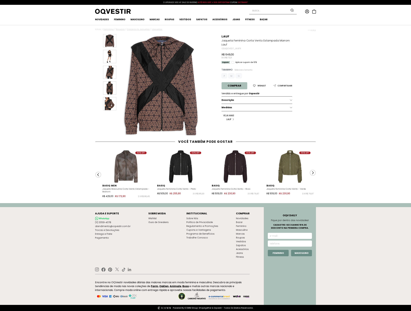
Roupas (120, 29)
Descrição (228, 100)
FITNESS (250, 19)
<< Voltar (312, 30)
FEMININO (119, 19)
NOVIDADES (102, 19)
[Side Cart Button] (314, 11)
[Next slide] (313, 173)
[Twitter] (117, 270)
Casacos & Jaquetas (138, 29)
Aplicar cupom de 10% (246, 62)
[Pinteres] (110, 269)
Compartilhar (285, 85)
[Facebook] (103, 269)
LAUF (225, 36)
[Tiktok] (123, 269)
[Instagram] (97, 269)
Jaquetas (157, 29)
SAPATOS (201, 19)
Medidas (227, 107)
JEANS (236, 19)
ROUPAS (169, 19)
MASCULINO (137, 19)
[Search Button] (292, 10)
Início (98, 29)
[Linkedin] (129, 269)
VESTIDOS (185, 19)
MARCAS (155, 19)
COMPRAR (234, 86)
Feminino (109, 29)
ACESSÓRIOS (219, 19)
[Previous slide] (98, 175)
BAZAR (263, 19)
